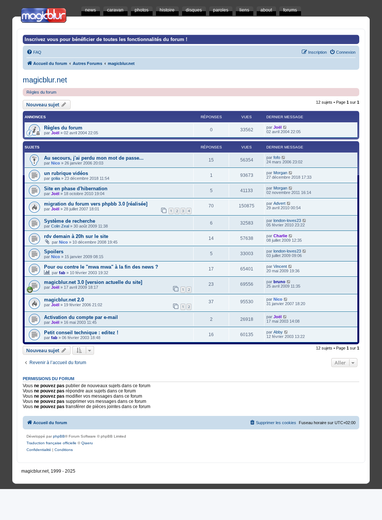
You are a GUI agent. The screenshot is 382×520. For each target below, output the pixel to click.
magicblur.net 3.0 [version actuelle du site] (93, 282)
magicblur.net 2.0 (64, 300)
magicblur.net (45, 80)
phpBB (59, 436)
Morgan (280, 172)
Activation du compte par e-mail (81, 317)
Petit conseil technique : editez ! (81, 332)
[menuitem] (33, 52)
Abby (278, 332)
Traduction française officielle (51, 443)
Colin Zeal (60, 226)
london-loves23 (287, 220)
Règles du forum (41, 92)
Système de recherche (69, 221)
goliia (55, 178)
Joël (55, 133)
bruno (279, 281)
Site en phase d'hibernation (75, 188)
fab (62, 272)
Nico (55, 163)
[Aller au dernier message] (285, 127)
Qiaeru (87, 443)
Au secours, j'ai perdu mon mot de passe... (94, 158)
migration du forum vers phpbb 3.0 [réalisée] (95, 204)
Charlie (280, 236)
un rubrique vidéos (66, 173)
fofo (276, 157)
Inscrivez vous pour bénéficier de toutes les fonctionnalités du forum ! (106, 39)
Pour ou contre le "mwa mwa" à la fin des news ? (101, 267)
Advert (279, 203)
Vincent (280, 266)
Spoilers (53, 251)
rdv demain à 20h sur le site (76, 236)
